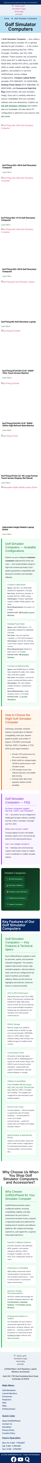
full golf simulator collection (14, 106)
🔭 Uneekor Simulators (15, 904)
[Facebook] (14, 1459)
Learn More (7, 172)
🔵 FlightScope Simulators (16, 898)
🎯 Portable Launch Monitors (17, 892)
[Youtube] (20, 1459)
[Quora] (27, 1459)
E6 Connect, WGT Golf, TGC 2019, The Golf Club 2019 (20, 1087)
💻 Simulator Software (14, 885)
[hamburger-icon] (3, 11)
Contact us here (13, 1335)
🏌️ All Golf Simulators (14, 879)
